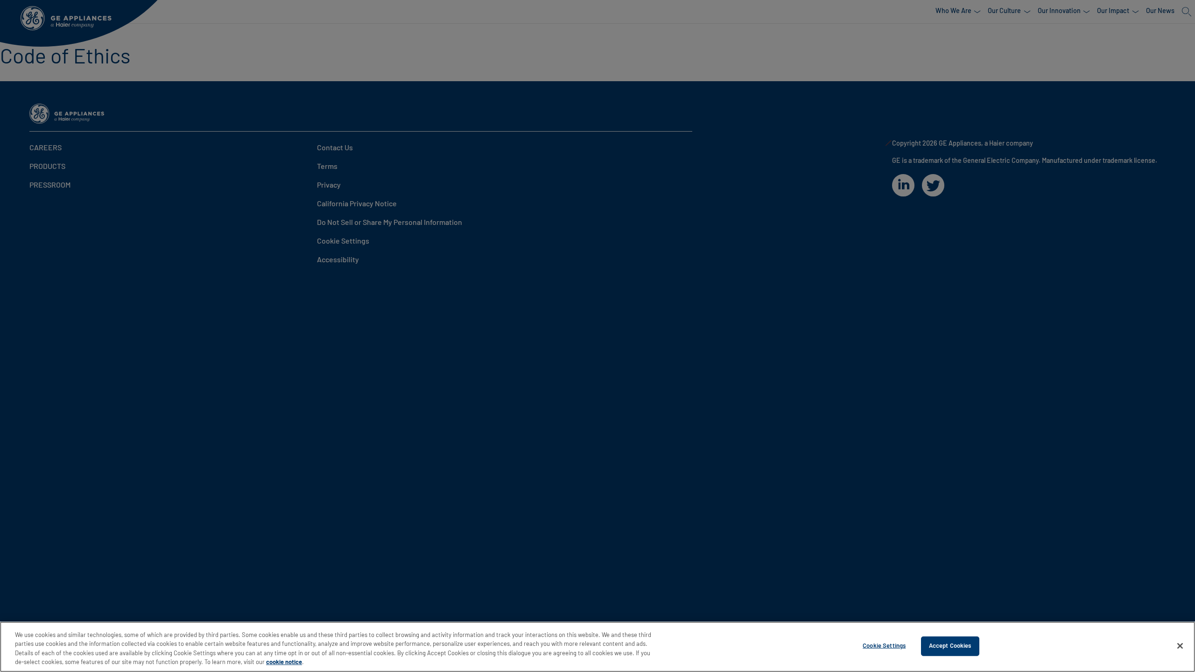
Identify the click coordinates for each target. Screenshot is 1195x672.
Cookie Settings (884, 646)
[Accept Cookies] (1180, 646)
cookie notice (284, 662)
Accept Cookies (950, 646)
